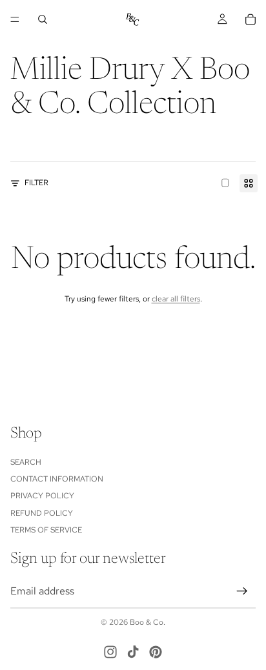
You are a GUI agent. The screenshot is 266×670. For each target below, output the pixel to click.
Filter (36, 183)
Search (25, 461)
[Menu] (15, 19)
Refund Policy (41, 512)
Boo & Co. (147, 622)
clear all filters (176, 299)
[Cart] (250, 19)
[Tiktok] (133, 652)
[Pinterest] (155, 652)
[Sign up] (242, 590)
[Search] (42, 19)
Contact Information (56, 479)
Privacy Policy (42, 496)
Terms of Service (46, 530)
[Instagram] (110, 652)
